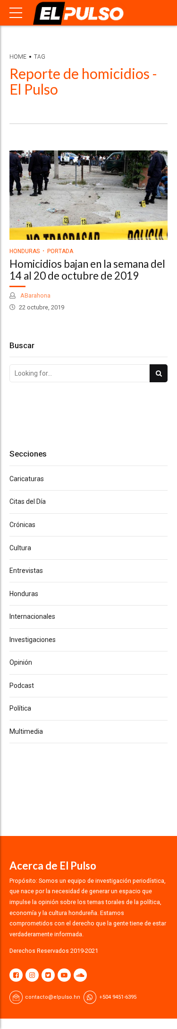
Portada (60, 251)
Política (20, 708)
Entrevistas (26, 570)
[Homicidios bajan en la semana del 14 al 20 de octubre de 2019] (88, 194)
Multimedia (26, 731)
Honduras (24, 251)
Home (17, 56)
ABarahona (35, 295)
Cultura (20, 548)
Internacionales (32, 616)
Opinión (20, 662)
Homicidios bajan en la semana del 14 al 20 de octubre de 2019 (87, 269)
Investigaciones (32, 639)
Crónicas (22, 524)
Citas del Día (27, 501)
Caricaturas (26, 479)
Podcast (21, 685)
